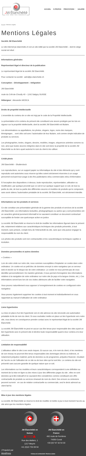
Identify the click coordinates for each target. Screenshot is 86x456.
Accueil (47, 9)
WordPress (6, 453)
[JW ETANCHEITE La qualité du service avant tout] (16, 9)
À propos (57, 9)
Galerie (81, 9)
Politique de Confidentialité (38, 453)
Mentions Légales (50, 453)
